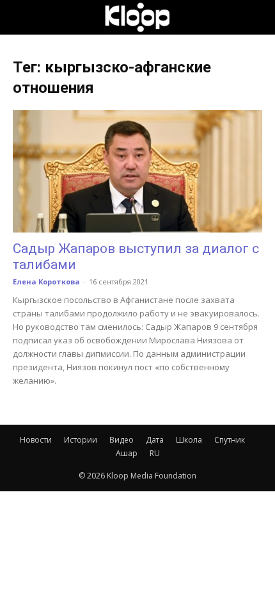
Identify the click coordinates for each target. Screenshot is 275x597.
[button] (21, 17)
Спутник (229, 439)
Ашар (127, 453)
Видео (121, 439)
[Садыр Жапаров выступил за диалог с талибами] (137, 171)
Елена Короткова (46, 281)
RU (155, 453)
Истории (80, 439)
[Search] (257, 17)
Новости (36, 439)
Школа (189, 439)
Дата (155, 439)
